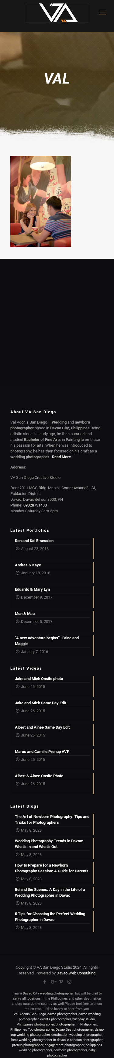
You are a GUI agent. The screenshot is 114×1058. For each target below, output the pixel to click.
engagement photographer (64, 1045)
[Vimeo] (61, 981)
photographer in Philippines (76, 1024)
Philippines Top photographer (32, 1030)
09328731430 (35, 505)
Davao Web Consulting (76, 973)
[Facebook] (45, 981)
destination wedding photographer (76, 1035)
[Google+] (53, 981)
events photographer (55, 1019)
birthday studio (83, 1019)
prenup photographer (27, 1045)
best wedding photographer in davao (38, 1040)
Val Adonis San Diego (30, 1014)
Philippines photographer (35, 1024)
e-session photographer (84, 1040)
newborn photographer (70, 1050)
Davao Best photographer (74, 1030)
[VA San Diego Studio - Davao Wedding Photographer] (57, 16)
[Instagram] (69, 981)
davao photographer (62, 1014)
